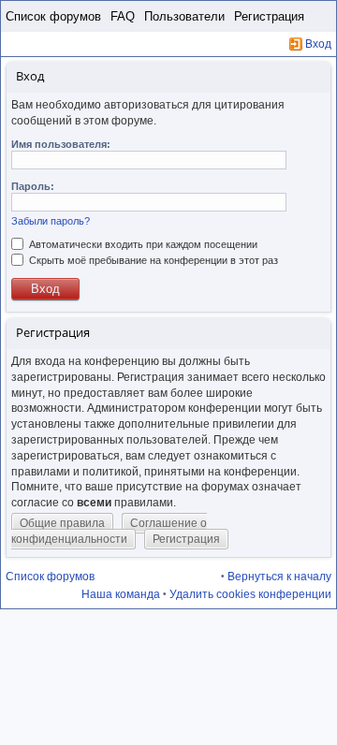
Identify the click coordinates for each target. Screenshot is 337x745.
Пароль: (32, 186)
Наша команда (120, 594)
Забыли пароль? (50, 220)
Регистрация (269, 16)
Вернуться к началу (279, 576)
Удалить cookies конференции (250, 594)
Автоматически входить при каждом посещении (141, 244)
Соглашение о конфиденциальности (109, 531)
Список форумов (53, 16)
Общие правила (62, 523)
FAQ (122, 16)
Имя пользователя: (60, 144)
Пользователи (184, 16)
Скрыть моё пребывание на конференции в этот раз (152, 260)
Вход (318, 44)
